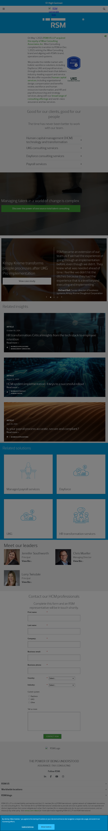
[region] (54, 823)
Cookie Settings (28, 827)
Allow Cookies (46, 827)
